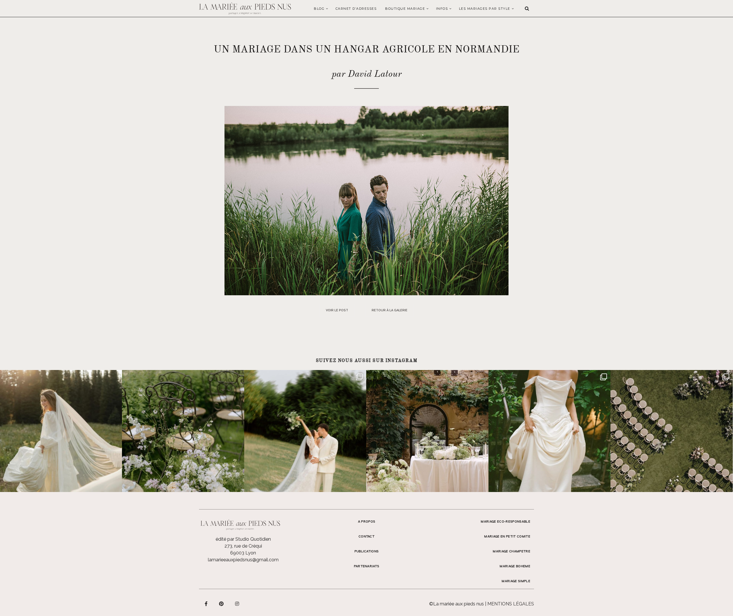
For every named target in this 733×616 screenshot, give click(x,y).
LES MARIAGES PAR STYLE (484, 9)
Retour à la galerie (389, 310)
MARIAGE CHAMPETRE (511, 552)
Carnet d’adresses (356, 9)
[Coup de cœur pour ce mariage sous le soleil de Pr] (549, 431)
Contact (366, 537)
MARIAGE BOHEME (515, 566)
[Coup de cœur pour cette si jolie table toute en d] (427, 431)
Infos (442, 9)
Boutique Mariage (405, 9)
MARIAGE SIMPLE (516, 581)
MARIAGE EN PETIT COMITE (507, 537)
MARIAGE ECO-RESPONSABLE (505, 522)
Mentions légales (510, 604)
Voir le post (337, 310)
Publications (366, 552)
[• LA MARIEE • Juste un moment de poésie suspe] (61, 431)
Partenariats (366, 566)
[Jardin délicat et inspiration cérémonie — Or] (671, 431)
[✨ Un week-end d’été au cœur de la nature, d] (305, 431)
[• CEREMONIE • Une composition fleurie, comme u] (183, 431)
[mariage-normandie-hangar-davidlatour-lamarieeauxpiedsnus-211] (366, 200)
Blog (319, 9)
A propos (366, 522)
